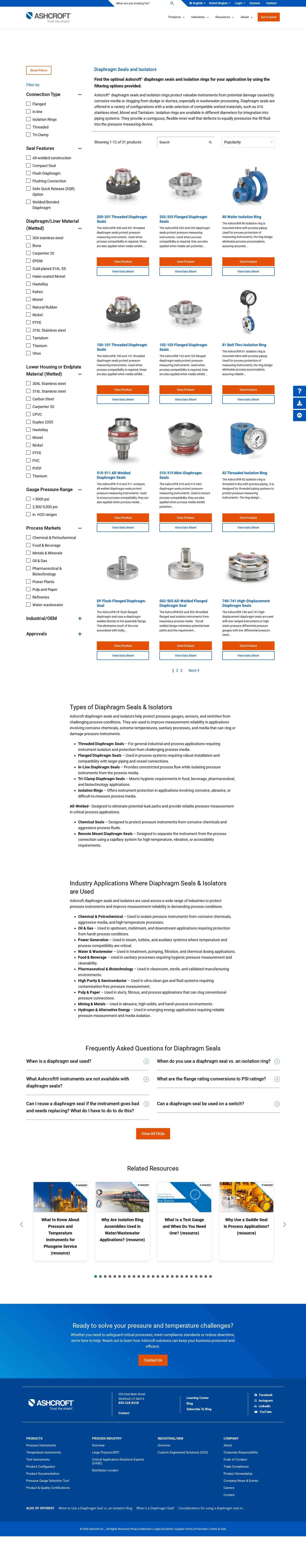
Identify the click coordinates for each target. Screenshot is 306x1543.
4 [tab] (110, 1276)
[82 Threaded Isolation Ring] (248, 440)
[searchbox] (144, 3)
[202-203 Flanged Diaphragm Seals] (185, 184)
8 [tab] (129, 1276)
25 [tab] (210, 1276)
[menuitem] (196, 3)
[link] (263, 1395)
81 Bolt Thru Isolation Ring (244, 345)
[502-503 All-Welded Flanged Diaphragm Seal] (185, 568)
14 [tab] (158, 1276)
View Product (123, 261)
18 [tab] (177, 1276)
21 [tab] (191, 1276)
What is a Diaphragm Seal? (155, 1508)
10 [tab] (138, 1276)
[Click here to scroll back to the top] (299, 415)
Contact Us (153, 1360)
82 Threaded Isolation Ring (244, 473)
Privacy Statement (141, 1529)
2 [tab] (100, 1276)
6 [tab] (119, 1276)
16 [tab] (167, 1276)
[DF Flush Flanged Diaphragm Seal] (123, 568)
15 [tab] (162, 1276)
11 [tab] (143, 1276)
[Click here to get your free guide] (299, 403)
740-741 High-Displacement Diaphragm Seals (246, 603)
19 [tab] (181, 1276)
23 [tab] (201, 1276)
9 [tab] (134, 1276)
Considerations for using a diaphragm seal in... (211, 1508)
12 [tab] (148, 1276)
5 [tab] (114, 1276)
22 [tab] (196, 1276)
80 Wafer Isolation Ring (241, 217)
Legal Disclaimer (163, 1529)
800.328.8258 (128, 1403)
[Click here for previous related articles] (21, 1227)
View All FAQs (153, 1133)
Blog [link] (190, 1403)
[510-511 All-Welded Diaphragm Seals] (123, 440)
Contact (123, 1413)
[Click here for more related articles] (284, 1227)
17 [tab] (172, 1276)
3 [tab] (105, 1276)
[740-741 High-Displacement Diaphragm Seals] (248, 568)
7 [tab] (124, 1276)
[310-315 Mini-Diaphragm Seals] (185, 440)
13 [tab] (153, 1276)
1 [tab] (95, 1276)
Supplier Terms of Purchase (191, 1529)
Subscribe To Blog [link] (199, 1409)
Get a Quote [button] (269, 17)
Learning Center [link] (198, 1398)
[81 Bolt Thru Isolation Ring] (248, 312)
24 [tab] (205, 1276)
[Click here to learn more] (299, 391)
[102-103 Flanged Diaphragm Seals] (185, 312)
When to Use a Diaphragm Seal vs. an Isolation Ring (95, 1508)
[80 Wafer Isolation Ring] (248, 184)
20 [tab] (186, 1276)
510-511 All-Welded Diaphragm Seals (113, 475)
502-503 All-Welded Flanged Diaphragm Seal (183, 603)
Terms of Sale (218, 1529)
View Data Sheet (123, 271)
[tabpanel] (60, 1221)
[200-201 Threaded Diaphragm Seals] (123, 184)
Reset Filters (38, 70)
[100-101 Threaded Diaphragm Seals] (123, 312)
